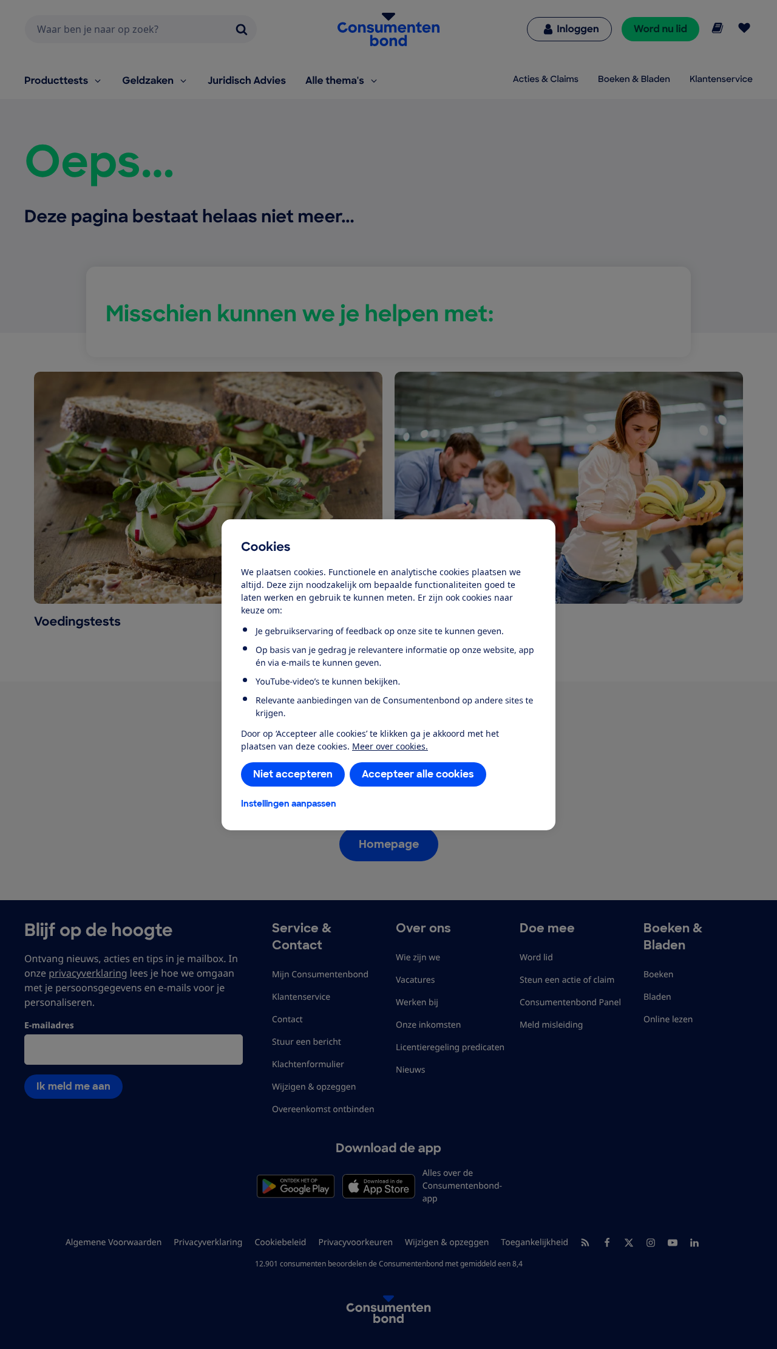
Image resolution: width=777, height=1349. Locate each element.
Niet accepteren (293, 774)
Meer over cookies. (390, 746)
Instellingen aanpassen (288, 803)
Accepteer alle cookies (418, 774)
